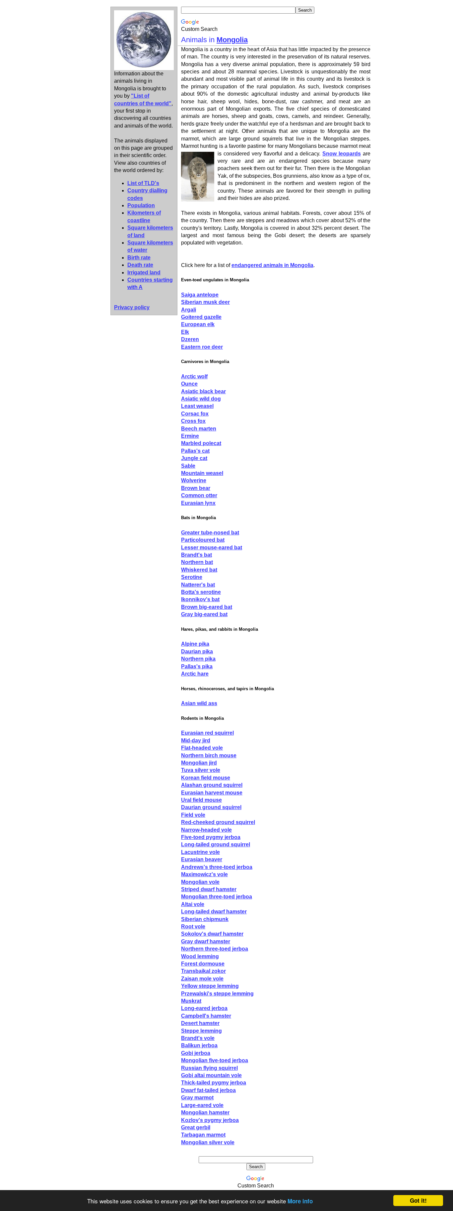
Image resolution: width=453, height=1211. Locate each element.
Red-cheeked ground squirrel (218, 822)
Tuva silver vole (200, 770)
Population (141, 205)
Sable (188, 466)
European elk (198, 324)
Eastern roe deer (202, 347)
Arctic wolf (194, 376)
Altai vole (192, 904)
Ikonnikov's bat (200, 599)
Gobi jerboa (195, 1053)
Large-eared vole (202, 1105)
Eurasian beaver (201, 859)
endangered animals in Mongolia (272, 265)
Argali (188, 310)
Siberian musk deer (205, 302)
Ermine (190, 436)
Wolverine (193, 480)
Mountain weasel (202, 473)
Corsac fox (195, 414)
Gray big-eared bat (204, 614)
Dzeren (190, 339)
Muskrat (191, 1001)
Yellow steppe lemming (210, 986)
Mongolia (232, 40)
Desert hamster (200, 1023)
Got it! (418, 1200)
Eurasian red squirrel (207, 733)
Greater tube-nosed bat (210, 532)
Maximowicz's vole (204, 874)
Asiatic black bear (203, 391)
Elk (185, 332)
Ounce (189, 384)
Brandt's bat (196, 555)
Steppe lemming (201, 1031)
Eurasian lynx (198, 503)
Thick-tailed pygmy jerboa (213, 1082)
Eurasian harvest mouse (211, 792)
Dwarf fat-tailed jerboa (208, 1090)
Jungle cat (194, 458)
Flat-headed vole (202, 748)
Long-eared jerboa (204, 1008)
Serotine (191, 577)
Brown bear (195, 488)
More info (300, 1201)
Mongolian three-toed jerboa (216, 896)
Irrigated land (144, 272)
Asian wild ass (199, 703)
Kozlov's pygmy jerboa (210, 1120)
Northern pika (198, 659)
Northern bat (197, 562)
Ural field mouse (201, 800)
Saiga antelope (200, 295)
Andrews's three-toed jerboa (216, 867)
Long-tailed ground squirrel (215, 844)
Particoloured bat (203, 540)
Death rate (140, 265)
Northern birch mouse (208, 755)
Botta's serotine (201, 592)
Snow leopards (341, 153)
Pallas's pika (197, 666)
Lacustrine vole (200, 852)
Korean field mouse (205, 778)
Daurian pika (197, 651)
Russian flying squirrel (209, 1068)
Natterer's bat (198, 585)
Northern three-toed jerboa (214, 949)
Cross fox (193, 421)
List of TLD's (143, 183)
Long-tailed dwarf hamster (214, 911)
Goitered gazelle (201, 317)
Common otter (199, 495)
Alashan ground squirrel (211, 785)
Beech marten (198, 428)
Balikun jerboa (199, 1045)
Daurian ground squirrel (211, 807)
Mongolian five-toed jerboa (214, 1060)
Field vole (193, 815)
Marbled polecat (201, 443)
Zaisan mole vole (202, 978)
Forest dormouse (203, 964)
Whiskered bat (199, 570)
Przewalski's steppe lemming (217, 993)
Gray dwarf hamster (205, 941)
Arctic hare (195, 674)
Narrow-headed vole (206, 830)
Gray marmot (197, 1097)
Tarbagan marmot (203, 1135)
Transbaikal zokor (203, 971)
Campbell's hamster (206, 1016)
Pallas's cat (195, 451)
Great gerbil (195, 1127)
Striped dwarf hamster (208, 889)
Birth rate (139, 257)
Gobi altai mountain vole (211, 1075)
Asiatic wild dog (201, 399)
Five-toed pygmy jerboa (210, 837)
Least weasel (197, 406)
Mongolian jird (199, 763)
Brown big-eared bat (206, 607)
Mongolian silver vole (207, 1142)
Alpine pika (195, 644)
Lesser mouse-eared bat (211, 547)
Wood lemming (200, 956)
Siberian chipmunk (204, 919)
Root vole (193, 926)
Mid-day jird (195, 740)
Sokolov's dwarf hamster (212, 934)
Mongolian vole (200, 882)
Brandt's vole (198, 1038)
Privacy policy (132, 307)
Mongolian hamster (205, 1112)
